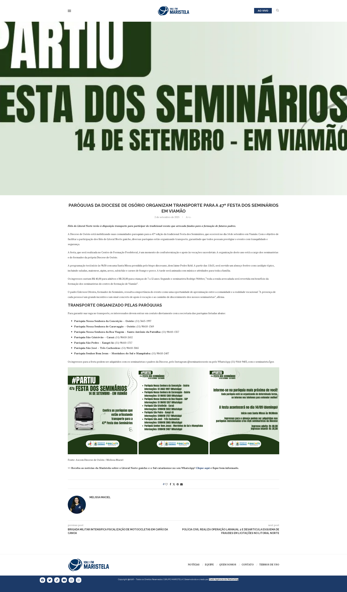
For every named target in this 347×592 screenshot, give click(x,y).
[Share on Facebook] (170, 484)
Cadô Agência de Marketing (223, 579)
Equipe (209, 564)
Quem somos (227, 564)
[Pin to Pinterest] (178, 484)
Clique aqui (203, 468)
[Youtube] (64, 580)
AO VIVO (263, 10)
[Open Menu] (69, 10)
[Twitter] (49, 580)
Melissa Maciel (100, 497)
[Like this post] (166, 484)
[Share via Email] (181, 484)
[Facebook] (42, 580)
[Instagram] (71, 580)
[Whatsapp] (78, 580)
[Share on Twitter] (174, 484)
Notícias (194, 564)
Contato (248, 564)
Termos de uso (269, 564)
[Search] (277, 10)
